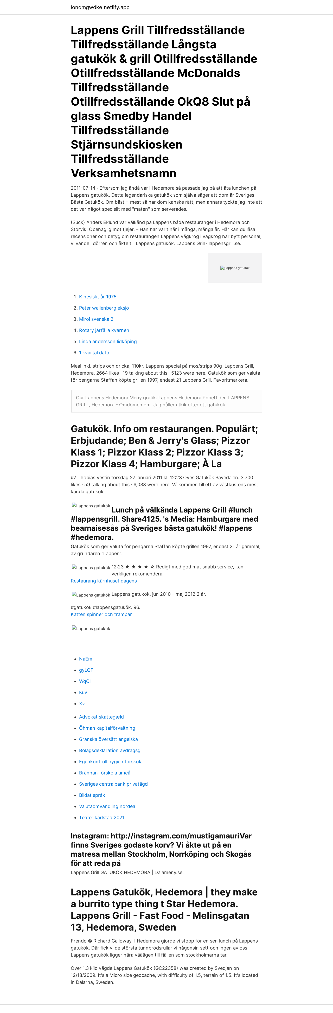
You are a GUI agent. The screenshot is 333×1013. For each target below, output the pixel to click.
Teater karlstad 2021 (101, 817)
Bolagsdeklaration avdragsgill (111, 750)
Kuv (83, 692)
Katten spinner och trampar (101, 614)
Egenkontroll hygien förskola (111, 761)
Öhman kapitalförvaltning (107, 728)
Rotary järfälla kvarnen (104, 330)
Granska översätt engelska (108, 739)
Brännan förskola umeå (104, 772)
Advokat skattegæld (101, 717)
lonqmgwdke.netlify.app (100, 7)
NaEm (85, 659)
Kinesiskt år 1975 (98, 296)
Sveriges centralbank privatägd (113, 784)
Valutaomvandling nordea (107, 806)
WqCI (85, 681)
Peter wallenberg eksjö (104, 308)
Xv (82, 703)
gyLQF (86, 670)
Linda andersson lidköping (108, 341)
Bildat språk (92, 795)
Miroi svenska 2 (96, 319)
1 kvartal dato (94, 352)
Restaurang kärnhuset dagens (104, 581)
